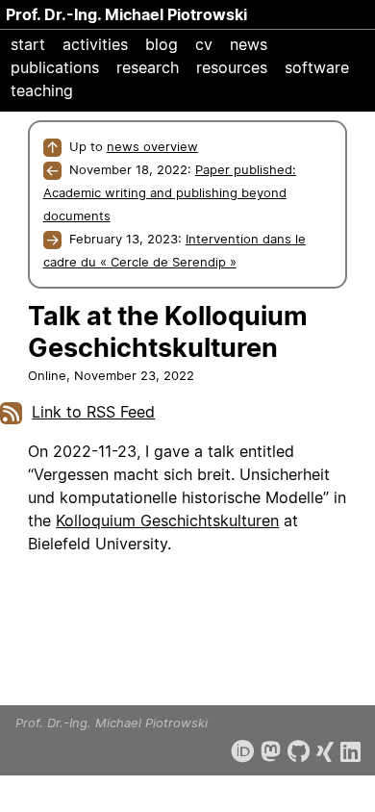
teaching (42, 90)
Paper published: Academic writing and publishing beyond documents (169, 192)
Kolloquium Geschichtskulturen (167, 520)
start (28, 44)
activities (95, 44)
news (248, 44)
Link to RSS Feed (93, 411)
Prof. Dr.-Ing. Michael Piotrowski (126, 14)
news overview (152, 146)
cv (203, 44)
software (317, 67)
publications (55, 67)
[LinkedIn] (350, 752)
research (147, 67)
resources (231, 67)
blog (161, 44)
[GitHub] (299, 752)
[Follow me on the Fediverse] (271, 752)
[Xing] (325, 752)
